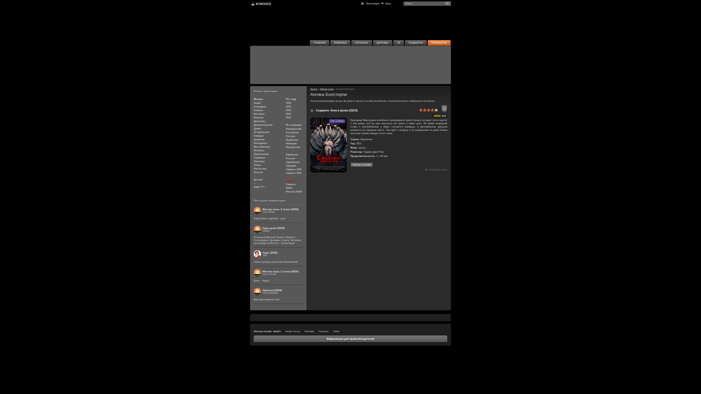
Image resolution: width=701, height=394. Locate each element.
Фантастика (260, 168)
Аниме (257, 103)
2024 (288, 110)
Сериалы (361, 42)
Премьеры (439, 42)
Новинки (340, 42)
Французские (293, 147)
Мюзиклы (259, 150)
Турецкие (291, 165)
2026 (288, 103)
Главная (319, 42)
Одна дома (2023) (274, 228)
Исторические (261, 132)
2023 (288, 114)
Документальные (263, 124)
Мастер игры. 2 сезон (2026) (281, 209)
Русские (290, 136)
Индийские (292, 139)
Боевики (258, 110)
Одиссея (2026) (272, 290)
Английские (292, 132)
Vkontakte (309, 331)
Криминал (259, 139)
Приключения (261, 154)
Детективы (259, 121)
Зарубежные (293, 162)
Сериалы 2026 (294, 169)
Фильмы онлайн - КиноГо (267, 331)
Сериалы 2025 (294, 173)
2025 (288, 106)
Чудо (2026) (270, 252)
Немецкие (291, 143)
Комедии (258, 135)
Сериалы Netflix (291, 186)
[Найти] (447, 4)
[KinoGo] (260, 3)
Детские (258, 179)
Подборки (416, 42)
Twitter (336, 331)
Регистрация (372, 3)
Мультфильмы (262, 146)
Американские (294, 129)
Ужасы (257, 165)
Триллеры (259, 161)
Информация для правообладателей (350, 338)
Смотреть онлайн (362, 165)
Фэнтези (258, 172)
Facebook (324, 331)
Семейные (259, 157)
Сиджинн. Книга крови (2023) (337, 110)
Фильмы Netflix (294, 191)
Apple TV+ (259, 187)
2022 (288, 117)
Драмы (257, 128)
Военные (258, 117)
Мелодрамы (260, 143)
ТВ (398, 42)
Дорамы (383, 42)
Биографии (260, 106)
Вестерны (259, 114)
